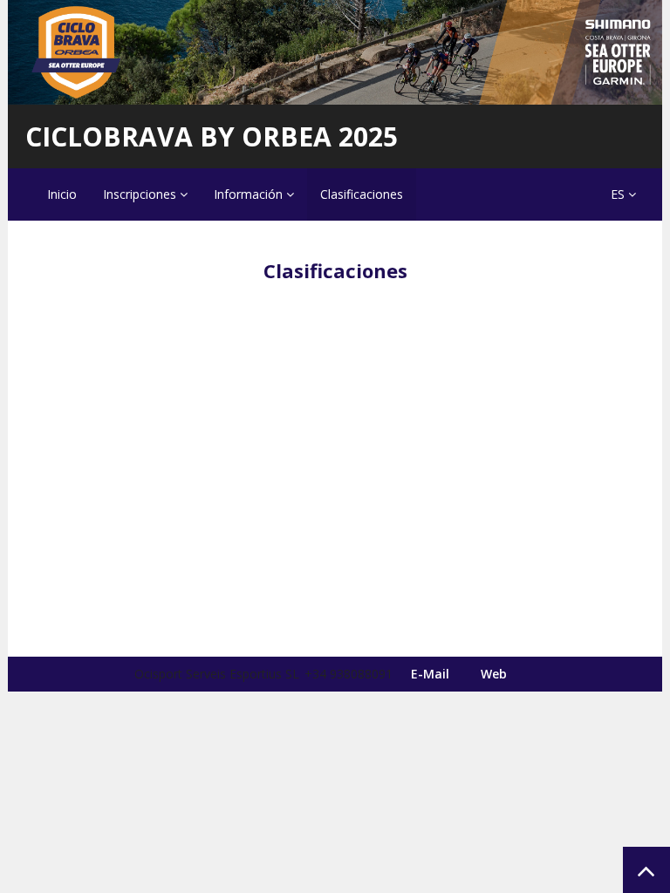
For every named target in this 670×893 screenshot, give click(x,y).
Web (494, 673)
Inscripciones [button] (141, 194)
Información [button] (250, 194)
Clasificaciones (361, 194)
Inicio (62, 194)
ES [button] (619, 194)
